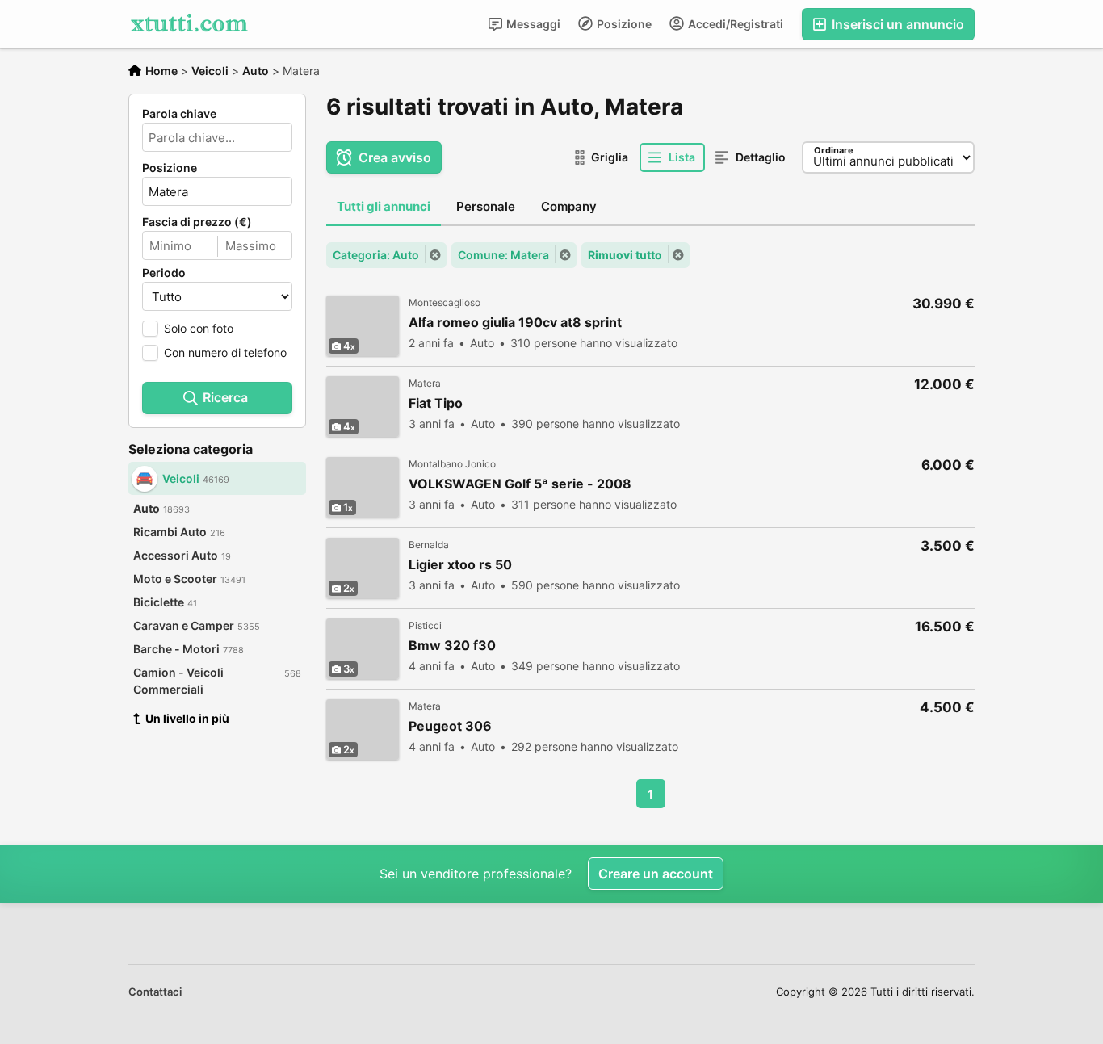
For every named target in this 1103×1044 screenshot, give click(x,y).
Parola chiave (179, 113)
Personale (485, 206)
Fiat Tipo (436, 403)
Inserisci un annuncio (896, 24)
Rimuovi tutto (625, 255)
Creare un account (655, 874)
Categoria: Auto (376, 255)
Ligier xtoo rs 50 (460, 564)
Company (569, 206)
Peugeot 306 (450, 726)
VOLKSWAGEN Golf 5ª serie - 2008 (520, 484)
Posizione (623, 24)
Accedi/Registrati (734, 24)
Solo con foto (198, 328)
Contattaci (155, 991)
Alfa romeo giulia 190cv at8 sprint (515, 322)
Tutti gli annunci (383, 206)
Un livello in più (187, 718)
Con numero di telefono (225, 352)
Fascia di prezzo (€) (197, 222)
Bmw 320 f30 (452, 645)
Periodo (164, 272)
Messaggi (532, 24)
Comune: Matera (503, 255)
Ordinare (833, 150)
